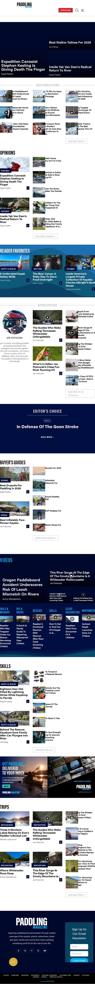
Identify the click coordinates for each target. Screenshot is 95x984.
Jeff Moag (4, 742)
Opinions (7, 152)
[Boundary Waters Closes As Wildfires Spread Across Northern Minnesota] (39, 112)
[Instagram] (25, 950)
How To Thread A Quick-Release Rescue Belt (51, 674)
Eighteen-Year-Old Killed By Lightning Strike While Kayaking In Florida (14, 693)
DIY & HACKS (20, 610)
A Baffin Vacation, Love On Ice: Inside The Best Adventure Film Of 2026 (82, 95)
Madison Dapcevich (8, 839)
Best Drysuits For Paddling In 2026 (11, 486)
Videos (6, 559)
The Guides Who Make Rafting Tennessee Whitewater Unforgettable (47, 332)
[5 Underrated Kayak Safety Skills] (14, 262)
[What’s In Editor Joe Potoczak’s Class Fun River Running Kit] (47, 353)
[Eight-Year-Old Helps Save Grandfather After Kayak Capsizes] (6, 129)
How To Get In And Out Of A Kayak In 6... (55, 628)
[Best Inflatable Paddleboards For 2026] (39, 485)
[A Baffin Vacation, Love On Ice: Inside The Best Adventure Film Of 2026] (72, 96)
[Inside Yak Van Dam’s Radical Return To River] (71, 63)
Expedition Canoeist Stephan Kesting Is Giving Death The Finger (12, 179)
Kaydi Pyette (5, 188)
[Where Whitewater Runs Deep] (14, 859)
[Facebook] (18, 950)
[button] (77, 11)
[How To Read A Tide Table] (39, 723)
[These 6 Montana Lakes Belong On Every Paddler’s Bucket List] (14, 818)
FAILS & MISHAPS (5, 610)
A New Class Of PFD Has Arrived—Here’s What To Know (83, 379)
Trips (4, 806)
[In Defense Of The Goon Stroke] (39, 709)
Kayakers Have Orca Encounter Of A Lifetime (71, 631)
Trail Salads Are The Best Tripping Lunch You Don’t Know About (50, 691)
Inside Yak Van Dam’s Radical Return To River (13, 219)
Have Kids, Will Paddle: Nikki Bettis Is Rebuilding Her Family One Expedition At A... (51, 222)
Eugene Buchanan (73, 289)
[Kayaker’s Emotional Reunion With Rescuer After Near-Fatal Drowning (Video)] (59, 595)
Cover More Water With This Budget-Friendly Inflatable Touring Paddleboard (83, 364)
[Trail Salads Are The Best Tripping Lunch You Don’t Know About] (39, 693)
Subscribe (65, 10)
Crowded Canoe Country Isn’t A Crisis (50, 159)
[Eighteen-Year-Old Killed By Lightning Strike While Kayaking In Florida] (14, 677)
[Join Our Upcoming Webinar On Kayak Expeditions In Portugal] (72, 882)
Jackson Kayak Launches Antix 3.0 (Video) (87, 629)
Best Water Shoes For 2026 (50, 526)
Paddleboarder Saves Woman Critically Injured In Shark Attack (17, 111)
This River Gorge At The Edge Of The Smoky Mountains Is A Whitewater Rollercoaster (84, 332)
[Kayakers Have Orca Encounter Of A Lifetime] (72, 619)
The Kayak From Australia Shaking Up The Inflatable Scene (83, 314)
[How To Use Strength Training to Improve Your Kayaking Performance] (39, 737)
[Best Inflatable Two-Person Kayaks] (14, 508)
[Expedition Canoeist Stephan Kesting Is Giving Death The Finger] (23, 50)
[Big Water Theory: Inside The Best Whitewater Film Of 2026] (72, 129)
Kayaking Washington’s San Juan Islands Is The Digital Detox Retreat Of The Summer (83, 849)
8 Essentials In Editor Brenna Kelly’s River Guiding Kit (50, 175)
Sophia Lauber (6, 701)
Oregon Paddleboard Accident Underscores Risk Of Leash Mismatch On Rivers (18, 95)
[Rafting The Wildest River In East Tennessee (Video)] (72, 349)
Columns (71, 268)
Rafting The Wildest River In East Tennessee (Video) (82, 346)
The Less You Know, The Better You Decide (50, 189)
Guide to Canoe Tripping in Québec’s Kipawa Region (83, 831)
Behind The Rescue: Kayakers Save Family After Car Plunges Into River (14, 733)
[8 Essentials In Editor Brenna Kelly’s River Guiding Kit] (39, 177)
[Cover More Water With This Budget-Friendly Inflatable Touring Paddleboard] (72, 365)
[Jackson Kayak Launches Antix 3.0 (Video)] (88, 617)
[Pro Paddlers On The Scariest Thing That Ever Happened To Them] (39, 207)
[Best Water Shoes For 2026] (39, 530)
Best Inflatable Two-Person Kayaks (12, 521)
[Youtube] (44, 950)
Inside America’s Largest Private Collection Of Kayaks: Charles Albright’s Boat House (80, 279)
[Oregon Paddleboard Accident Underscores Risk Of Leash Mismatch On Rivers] (6, 96)
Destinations (40, 824)
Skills (47, 420)
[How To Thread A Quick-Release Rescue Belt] (39, 676)
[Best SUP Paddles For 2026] (39, 515)
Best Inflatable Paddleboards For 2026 (49, 483)
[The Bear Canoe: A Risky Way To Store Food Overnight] (47, 262)
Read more (46, 436)
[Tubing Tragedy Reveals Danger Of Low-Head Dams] (72, 112)
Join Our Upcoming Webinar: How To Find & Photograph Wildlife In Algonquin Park (84, 865)
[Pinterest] (31, 950)
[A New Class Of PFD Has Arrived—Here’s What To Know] (72, 381)
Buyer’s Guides (12, 462)
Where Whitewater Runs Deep (12, 871)
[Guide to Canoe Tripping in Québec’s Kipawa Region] (72, 833)
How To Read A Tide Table (50, 719)
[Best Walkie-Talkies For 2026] (71, 36)
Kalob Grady (5, 280)
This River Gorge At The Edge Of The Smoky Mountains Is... (46, 873)
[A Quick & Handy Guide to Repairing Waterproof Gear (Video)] (22, 619)
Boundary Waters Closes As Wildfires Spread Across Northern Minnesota (50, 111)
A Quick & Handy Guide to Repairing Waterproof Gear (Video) (22, 634)
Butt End (38, 268)
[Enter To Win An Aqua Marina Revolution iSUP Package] (39, 96)
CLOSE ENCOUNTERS (73, 610)
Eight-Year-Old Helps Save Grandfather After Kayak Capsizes (18, 126)
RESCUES (37, 610)
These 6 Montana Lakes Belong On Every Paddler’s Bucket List (14, 832)
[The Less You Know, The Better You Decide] (39, 193)
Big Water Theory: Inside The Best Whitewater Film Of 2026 (82, 127)
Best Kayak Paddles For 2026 (49, 497)
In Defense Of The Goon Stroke (47, 426)
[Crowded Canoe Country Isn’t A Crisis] (39, 163)
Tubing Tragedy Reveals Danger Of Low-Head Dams (82, 110)
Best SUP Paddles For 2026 (50, 512)
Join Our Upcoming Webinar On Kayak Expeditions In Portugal (82, 881)
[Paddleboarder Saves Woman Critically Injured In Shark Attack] (6, 112)
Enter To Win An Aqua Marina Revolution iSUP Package (50, 94)
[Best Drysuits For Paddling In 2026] (14, 474)
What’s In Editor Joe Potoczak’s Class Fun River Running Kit (46, 367)
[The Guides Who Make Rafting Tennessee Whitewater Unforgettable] (47, 317)
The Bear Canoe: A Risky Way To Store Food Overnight (45, 276)
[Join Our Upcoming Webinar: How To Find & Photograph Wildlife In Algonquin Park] (72, 866)
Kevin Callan (38, 283)
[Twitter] (38, 950)
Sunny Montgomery (8, 877)
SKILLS (53, 610)
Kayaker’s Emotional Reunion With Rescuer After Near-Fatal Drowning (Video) (38, 635)
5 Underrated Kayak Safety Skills (12, 275)
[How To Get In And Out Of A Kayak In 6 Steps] (55, 617)
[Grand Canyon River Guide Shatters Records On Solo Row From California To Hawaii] (39, 129)
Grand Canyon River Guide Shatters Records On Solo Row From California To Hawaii (50, 128)
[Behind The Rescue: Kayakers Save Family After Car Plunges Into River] (14, 718)
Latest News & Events (48, 85)
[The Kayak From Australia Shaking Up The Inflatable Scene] (72, 316)
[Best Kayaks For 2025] (39, 473)
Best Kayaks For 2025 (50, 467)
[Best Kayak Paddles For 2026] (39, 501)
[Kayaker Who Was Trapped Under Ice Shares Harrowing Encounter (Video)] (6, 619)
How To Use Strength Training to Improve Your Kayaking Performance (50, 736)
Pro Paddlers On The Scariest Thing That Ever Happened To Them (50, 206)
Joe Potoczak (15, 337)
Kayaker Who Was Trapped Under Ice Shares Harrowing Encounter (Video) (5, 636)
